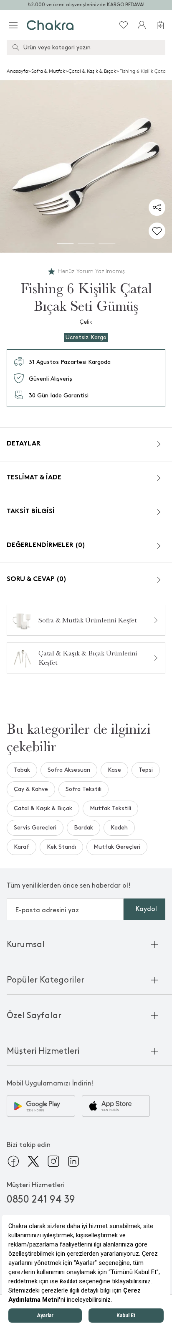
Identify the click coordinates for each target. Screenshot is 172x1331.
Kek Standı (61, 847)
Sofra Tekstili (83, 789)
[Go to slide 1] (65, 243)
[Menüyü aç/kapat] (13, 25)
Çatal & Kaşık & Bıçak (92, 71)
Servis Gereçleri (35, 827)
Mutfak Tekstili (110, 808)
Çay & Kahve (31, 789)
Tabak (22, 770)
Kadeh (119, 827)
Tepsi (146, 770)
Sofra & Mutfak (48, 71)
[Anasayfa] (50, 25)
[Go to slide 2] (86, 243)
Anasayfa (17, 71)
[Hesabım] (142, 25)
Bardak (83, 827)
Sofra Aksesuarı (69, 770)
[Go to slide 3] (107, 243)
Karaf (21, 847)
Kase (114, 770)
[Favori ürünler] (124, 25)
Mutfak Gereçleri (117, 847)
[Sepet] (160, 25)
